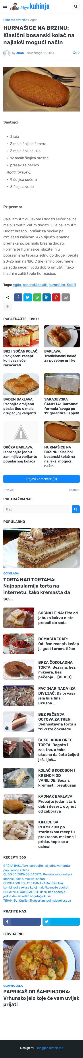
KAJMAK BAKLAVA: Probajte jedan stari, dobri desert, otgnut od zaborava (57, 803)
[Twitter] (27, 297)
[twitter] (61, 922)
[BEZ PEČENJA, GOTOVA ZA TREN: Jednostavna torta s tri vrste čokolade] (18, 721)
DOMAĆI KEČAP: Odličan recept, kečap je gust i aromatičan (58, 644)
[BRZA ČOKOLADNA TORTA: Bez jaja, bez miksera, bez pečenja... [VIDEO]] (18, 670)
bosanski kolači (35, 285)
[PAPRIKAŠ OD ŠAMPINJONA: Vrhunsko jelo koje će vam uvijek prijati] (41, 960)
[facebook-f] (22, 922)
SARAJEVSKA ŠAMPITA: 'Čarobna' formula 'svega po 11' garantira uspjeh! (61, 406)
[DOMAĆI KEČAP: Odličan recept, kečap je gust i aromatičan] (18, 644)
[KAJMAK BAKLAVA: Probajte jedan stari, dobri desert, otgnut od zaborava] (18, 804)
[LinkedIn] (46, 297)
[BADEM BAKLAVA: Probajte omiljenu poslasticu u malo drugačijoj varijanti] (21, 384)
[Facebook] (18, 297)
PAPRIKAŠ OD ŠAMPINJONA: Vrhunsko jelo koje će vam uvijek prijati (41, 998)
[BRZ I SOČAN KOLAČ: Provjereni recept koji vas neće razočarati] (21, 336)
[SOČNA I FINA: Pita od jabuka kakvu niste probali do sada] (18, 618)
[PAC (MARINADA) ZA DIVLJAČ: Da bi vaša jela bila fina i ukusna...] (18, 695)
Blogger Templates (50, 1048)
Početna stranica (15, 20)
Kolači (71, 285)
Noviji (10, 490)
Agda (33, 20)
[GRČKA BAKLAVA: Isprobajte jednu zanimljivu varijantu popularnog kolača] (21, 432)
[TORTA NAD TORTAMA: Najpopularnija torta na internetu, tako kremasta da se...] (41, 548)
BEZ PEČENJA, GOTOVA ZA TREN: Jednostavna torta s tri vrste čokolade (57, 721)
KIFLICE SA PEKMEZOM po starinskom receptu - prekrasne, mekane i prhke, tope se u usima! (57, 834)
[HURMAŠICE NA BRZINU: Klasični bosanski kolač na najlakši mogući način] (62, 432)
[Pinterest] (56, 297)
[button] (5, 6)
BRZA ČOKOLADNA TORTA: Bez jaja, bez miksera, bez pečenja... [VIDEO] (56, 669)
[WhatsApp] (37, 297)
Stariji (73, 490)
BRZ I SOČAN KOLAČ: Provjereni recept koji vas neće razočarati (21, 358)
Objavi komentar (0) (41, 479)
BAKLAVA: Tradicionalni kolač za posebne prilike (60, 356)
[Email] (66, 297)
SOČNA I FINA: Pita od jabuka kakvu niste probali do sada (58, 618)
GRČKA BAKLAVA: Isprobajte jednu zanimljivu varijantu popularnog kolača (20, 454)
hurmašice (57, 285)
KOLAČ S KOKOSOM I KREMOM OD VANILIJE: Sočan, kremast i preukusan (57, 777)
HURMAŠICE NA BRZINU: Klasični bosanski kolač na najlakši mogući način (59, 456)
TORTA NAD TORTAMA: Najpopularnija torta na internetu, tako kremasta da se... (36, 589)
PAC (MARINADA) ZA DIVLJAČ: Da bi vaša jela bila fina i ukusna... (56, 695)
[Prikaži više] (7, 307)
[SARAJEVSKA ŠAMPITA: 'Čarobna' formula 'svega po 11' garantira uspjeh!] (62, 384)
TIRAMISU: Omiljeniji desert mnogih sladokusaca (37, 901)
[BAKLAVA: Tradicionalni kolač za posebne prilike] (62, 336)
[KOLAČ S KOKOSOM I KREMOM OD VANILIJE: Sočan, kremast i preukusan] (18, 778)
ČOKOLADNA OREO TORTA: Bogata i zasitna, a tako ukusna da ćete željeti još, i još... (58, 750)
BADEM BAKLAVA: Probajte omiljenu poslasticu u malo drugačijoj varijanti (19, 406)
